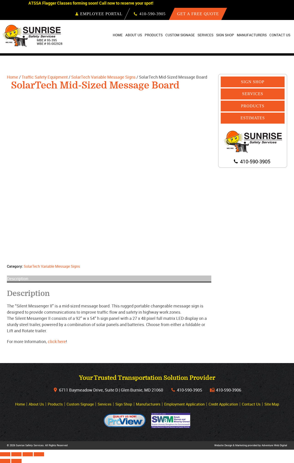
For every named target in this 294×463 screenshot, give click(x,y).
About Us (133, 35)
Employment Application (184, 404)
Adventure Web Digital (274, 445)
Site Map (271, 404)
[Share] (16, 454)
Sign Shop (225, 35)
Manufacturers (252, 35)
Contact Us (279, 35)
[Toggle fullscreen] (28, 454)
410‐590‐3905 (189, 390)
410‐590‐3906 (228, 390)
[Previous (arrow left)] (5, 461)
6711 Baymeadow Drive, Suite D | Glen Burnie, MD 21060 (111, 390)
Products (154, 35)
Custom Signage (180, 35)
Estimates (252, 118)
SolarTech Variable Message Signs (103, 77)
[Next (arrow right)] (16, 461)
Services (205, 35)
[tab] (109, 279)
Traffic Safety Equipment (45, 77)
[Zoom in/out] (39, 454)
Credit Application (223, 404)
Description (17, 278)
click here (57, 341)
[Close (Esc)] (5, 454)
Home (118, 35)
